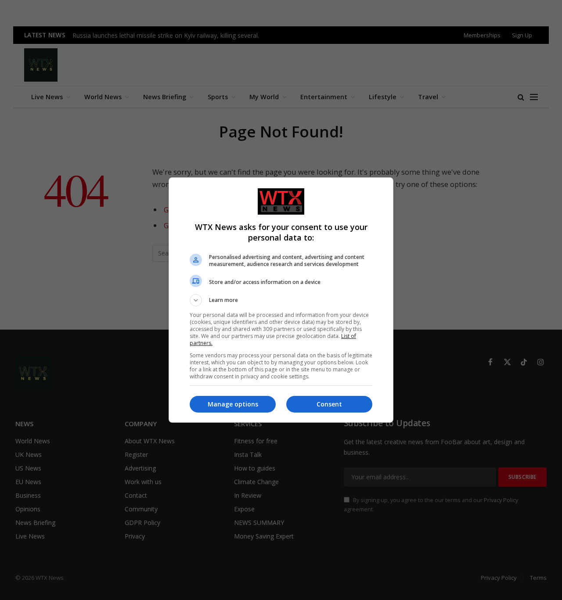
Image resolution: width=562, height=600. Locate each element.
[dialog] (281, 300)
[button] (281, 300)
